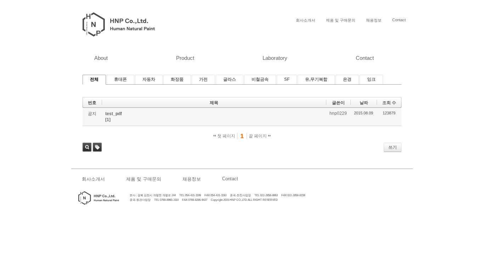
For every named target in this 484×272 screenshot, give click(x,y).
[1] (108, 119)
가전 (203, 79)
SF (286, 79)
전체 (94, 79)
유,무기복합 (316, 79)
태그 (97, 147)
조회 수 (389, 102)
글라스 (229, 79)
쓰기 (392, 147)
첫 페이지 (225, 136)
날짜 (364, 102)
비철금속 (260, 79)
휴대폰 (120, 79)
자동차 (148, 79)
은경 (347, 79)
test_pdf (113, 113)
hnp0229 (338, 113)
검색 (87, 147)
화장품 (177, 79)
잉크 (371, 79)
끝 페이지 (258, 136)
